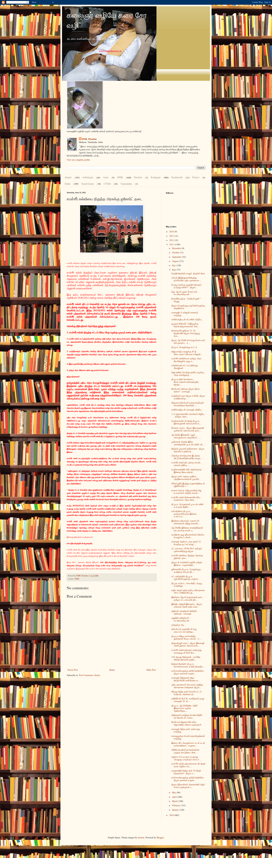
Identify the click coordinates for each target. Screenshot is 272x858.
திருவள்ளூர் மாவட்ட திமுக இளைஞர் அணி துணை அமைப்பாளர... (187, 644)
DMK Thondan (89, 139)
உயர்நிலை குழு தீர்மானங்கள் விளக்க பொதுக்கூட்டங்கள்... (187, 536)
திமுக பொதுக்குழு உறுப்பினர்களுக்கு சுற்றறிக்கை (188, 307)
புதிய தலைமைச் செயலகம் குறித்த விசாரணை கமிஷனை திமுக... (187, 686)
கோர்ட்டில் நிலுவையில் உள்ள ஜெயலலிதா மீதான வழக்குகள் (186, 723)
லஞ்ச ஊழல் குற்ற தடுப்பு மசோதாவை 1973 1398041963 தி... (188, 591)
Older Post (151, 669)
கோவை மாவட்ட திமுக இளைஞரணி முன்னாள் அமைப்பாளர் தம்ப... (187, 429)
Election (138, 177)
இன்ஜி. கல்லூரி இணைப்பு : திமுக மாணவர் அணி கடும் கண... (186, 605)
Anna (105, 177)
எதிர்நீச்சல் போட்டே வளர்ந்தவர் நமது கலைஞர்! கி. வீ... (187, 700)
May (174, 792)
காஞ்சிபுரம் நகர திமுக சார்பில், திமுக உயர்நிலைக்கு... (188, 397)
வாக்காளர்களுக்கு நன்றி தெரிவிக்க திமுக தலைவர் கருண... (187, 672)
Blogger (160, 837)
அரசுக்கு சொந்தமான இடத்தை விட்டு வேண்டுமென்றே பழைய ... (187, 457)
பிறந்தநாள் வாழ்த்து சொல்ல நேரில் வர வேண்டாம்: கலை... (186, 716)
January (175, 809)
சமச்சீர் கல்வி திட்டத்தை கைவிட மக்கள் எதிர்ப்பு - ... (186, 464)
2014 (171, 231)
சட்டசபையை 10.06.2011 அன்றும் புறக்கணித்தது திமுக (186, 550)
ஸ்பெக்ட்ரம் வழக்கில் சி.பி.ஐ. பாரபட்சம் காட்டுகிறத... (184, 630)
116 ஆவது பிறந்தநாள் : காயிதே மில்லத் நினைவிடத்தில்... (185, 658)
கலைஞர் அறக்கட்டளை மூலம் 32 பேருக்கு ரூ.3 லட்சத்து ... (186, 543)
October (176, 252)
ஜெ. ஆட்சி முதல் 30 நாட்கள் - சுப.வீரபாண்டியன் (184, 293)
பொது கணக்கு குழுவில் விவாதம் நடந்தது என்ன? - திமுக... (186, 286)
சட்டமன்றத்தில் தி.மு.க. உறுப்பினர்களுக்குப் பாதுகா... (185, 577)
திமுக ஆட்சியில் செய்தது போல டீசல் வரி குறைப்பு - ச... (188, 341)
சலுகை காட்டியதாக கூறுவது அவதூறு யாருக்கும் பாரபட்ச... (186, 758)
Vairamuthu (126, 183)
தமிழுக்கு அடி (177, 624)
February (176, 805)
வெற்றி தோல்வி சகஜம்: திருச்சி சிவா (188, 273)
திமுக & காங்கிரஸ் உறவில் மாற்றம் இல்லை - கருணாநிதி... (186, 563)
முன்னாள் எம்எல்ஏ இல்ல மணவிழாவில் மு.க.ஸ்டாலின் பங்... (187, 443)
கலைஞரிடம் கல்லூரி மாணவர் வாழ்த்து (184, 314)
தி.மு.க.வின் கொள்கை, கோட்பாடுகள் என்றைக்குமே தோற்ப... (185, 382)
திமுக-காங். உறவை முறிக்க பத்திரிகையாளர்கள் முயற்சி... (186, 477)
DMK (120, 177)
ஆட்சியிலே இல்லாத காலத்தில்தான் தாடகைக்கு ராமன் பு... (187, 529)
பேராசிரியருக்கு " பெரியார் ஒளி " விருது (186, 300)
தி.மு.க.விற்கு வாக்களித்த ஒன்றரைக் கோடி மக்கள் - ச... (186, 637)
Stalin (67, 183)
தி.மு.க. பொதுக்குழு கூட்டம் (184, 347)
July (174, 265)
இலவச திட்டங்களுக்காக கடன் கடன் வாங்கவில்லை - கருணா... (188, 744)
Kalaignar (156, 177)
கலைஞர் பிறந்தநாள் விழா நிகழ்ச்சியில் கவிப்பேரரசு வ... (185, 679)
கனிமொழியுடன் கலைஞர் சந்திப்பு (186, 409)
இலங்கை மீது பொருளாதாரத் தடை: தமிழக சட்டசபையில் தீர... (187, 598)
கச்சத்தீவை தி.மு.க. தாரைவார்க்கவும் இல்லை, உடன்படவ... (184, 514)
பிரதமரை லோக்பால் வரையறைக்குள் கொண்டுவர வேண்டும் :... (187, 404)
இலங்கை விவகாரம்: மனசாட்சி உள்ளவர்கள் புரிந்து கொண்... (185, 522)
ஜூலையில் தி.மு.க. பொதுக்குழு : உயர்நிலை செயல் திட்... (186, 570)
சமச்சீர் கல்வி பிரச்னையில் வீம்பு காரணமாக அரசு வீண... (185, 498)
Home (112, 669)
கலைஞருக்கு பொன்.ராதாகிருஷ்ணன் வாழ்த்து (188, 737)
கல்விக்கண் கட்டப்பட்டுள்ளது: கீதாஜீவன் (184, 366)
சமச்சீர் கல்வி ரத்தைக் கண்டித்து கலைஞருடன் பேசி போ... (186, 651)
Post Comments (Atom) (89, 675)
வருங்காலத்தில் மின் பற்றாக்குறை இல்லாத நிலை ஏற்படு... (186, 471)
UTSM (107, 183)
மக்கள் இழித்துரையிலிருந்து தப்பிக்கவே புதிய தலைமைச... (186, 279)
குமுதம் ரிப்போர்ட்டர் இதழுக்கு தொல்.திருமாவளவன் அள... (185, 325)
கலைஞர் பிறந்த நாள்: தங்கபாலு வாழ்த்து (185, 730)
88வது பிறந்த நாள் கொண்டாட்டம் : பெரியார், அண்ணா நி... (187, 693)
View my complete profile (78, 159)
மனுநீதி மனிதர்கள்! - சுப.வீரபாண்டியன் (181, 619)
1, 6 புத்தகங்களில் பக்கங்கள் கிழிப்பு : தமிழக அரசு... (187, 415)
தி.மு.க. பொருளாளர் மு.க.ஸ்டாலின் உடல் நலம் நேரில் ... (187, 505)
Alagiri (68, 177)
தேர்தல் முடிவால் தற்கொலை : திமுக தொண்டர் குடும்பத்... (187, 450)
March (175, 801)
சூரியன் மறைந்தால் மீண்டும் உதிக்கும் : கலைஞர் (184, 612)
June (174, 269)
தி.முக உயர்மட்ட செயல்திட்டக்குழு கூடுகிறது (186, 584)
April (174, 796)
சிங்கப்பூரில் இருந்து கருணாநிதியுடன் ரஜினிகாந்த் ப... (188, 485)
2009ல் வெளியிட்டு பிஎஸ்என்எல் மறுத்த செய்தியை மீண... (185, 751)
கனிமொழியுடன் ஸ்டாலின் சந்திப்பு (186, 319)
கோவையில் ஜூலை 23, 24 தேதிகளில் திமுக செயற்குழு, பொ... (185, 333)
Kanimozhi (176, 177)
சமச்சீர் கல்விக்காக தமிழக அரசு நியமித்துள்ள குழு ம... (186, 360)
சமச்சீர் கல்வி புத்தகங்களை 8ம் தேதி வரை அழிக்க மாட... (188, 765)
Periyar (195, 177)
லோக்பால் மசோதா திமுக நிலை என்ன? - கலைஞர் (185, 390)
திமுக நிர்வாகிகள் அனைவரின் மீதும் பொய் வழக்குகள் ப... (188, 786)
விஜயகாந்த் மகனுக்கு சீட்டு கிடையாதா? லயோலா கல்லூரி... (186, 353)
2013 (171, 235)
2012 (171, 240)
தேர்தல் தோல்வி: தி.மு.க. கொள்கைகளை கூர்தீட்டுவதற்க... (188, 665)
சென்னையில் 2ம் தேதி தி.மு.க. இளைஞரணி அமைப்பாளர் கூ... (186, 422)
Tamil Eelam (87, 183)
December (177, 248)
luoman (141, 837)
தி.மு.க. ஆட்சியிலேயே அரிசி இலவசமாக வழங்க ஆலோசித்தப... (184, 708)
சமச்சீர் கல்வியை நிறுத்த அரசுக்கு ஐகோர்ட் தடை (187, 557)
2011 (171, 244)
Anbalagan (87, 177)
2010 (171, 815)
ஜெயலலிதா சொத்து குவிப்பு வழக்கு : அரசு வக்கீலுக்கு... (188, 373)
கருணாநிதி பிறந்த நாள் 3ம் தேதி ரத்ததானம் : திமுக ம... (186, 772)
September (177, 256)
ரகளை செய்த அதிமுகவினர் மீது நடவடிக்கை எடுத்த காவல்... (186, 491)
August (175, 261)
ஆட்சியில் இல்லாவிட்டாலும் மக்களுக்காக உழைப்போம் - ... (186, 436)
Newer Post (73, 669)
